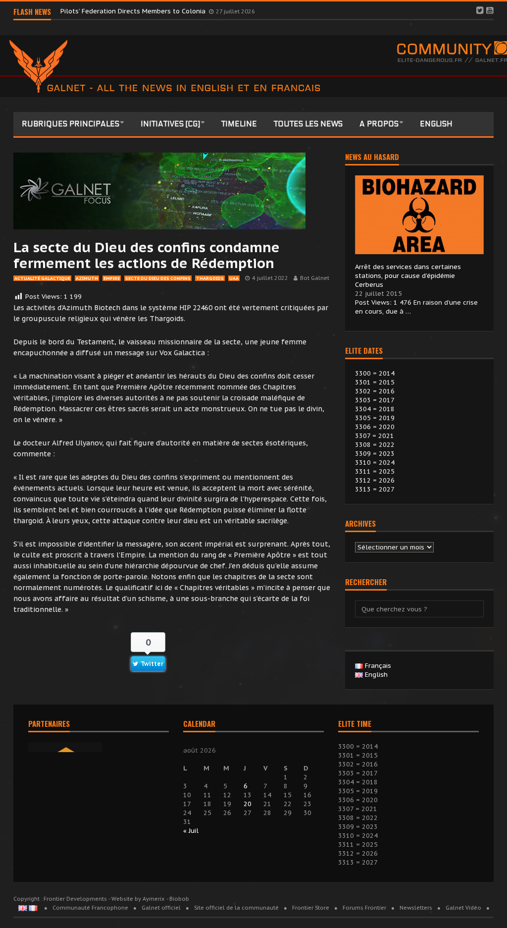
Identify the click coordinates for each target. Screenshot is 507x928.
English (436, 123)
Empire (111, 278)
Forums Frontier (364, 907)
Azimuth (87, 278)
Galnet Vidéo (463, 907)
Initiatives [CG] (170, 123)
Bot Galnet (314, 277)
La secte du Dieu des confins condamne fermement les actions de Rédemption (146, 255)
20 (248, 804)
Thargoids (210, 278)
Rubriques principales (70, 123)
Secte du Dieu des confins (158, 278)
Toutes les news (308, 123)
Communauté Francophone (90, 907)
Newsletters (416, 907)
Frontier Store (310, 907)
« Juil (191, 830)
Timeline (239, 123)
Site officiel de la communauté (236, 907)
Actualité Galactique (42, 278)
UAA (234, 278)
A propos (379, 123)
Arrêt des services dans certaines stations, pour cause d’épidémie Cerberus (408, 276)
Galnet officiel (161, 907)
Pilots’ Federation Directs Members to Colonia (133, 11)
